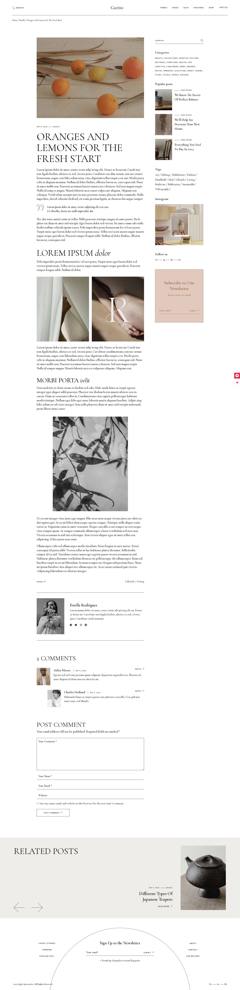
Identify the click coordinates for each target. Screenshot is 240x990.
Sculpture (180, 71)
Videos (175, 75)
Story (158, 75)
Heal (170, 179)
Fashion (191, 175)
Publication (174, 184)
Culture (193, 58)
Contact (193, 950)
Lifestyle (129, 581)
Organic (191, 66)
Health (22, 20)
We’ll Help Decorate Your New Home (187, 124)
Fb (172, 259)
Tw (156, 259)
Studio (167, 75)
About (193, 943)
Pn (179, 259)
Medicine (160, 184)
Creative (183, 58)
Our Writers (193, 956)
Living (140, 581)
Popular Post (47, 956)
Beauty (159, 58)
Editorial (160, 62)
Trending (47, 950)
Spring (199, 71)
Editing (166, 175)
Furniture (172, 62)
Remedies (168, 71)
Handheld (160, 179)
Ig (164, 259)
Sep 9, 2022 (42, 127)
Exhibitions (178, 175)
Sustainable (188, 184)
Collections (171, 58)
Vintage (184, 75)
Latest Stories (47, 943)
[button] (19, 907)
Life (190, 62)
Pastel (158, 71)
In (218, 984)
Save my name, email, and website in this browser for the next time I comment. (82, 803)
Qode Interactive (25, 984)
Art (157, 175)
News (182, 66)
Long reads (173, 66)
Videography (162, 189)
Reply (138, 669)
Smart (190, 71)
